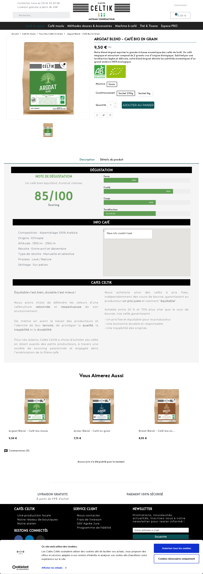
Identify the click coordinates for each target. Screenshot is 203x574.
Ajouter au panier (138, 105)
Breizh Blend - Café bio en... (157, 430)
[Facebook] (18, 539)
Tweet (103, 115)
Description (87, 159)
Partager (96, 115)
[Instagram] (40, 539)
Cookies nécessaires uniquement (176, 558)
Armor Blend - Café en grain (92, 430)
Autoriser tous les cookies (176, 548)
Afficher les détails (52, 567)
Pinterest (110, 115)
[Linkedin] (29, 539)
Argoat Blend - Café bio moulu (28, 430)
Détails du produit (111, 159)
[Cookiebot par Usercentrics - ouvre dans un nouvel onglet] (20, 567)
